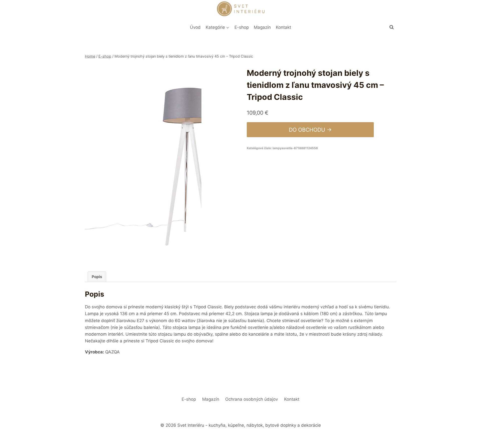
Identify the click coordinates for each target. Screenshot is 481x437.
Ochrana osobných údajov (251, 399)
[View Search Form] (391, 27)
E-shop (241, 27)
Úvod (195, 27)
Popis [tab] (97, 276)
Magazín (262, 27)
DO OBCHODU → (310, 129)
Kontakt (283, 27)
